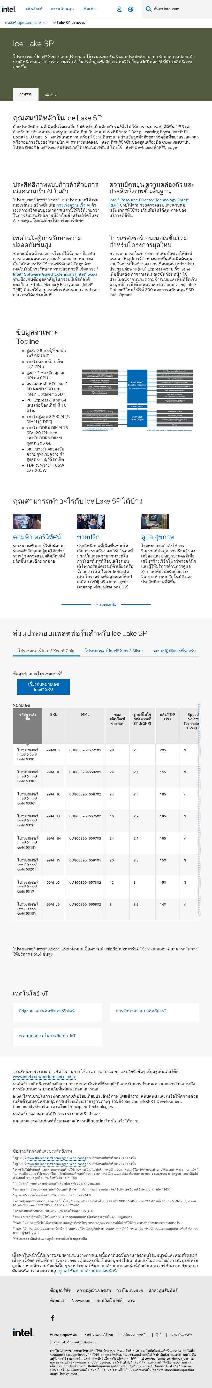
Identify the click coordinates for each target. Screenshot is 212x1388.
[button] (106, 239)
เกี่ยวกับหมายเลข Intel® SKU (43, 687)
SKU (53, 714)
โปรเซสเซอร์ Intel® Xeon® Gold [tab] (46, 650)
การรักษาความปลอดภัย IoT (141, 1011)
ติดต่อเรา (58, 1300)
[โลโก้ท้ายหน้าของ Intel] (23, 1332)
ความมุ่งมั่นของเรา (94, 1290)
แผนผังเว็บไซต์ (110, 1300)
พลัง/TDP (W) (167, 717)
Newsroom (82, 1300)
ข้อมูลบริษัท (61, 1290)
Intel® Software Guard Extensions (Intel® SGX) (55, 272)
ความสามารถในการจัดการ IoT (47, 1035)
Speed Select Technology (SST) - (193, 721)
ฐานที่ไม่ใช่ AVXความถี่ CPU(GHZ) (142, 719)
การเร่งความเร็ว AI (73, 205)
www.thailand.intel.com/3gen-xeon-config (56, 1158)
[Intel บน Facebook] (52, 1319)
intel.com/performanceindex (157, 1358)
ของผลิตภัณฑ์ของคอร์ (117, 719)
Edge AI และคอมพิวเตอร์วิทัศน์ (47, 1011)
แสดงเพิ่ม (108, 604)
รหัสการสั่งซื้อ (27, 717)
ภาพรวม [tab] (25, 94)
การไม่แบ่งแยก (129, 1290)
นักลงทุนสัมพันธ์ (163, 1290)
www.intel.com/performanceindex (44, 1076)
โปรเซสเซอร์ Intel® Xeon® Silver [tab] (114, 650)
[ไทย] (131, 9)
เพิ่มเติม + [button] (90, 9)
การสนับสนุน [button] (62, 9)
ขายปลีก (88, 537)
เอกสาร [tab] (51, 94)
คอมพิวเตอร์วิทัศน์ (37, 537)
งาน (131, 1300)
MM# (85, 714)
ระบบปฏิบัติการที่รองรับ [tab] (174, 650)
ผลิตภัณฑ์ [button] (34, 9)
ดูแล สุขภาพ (157, 537)
